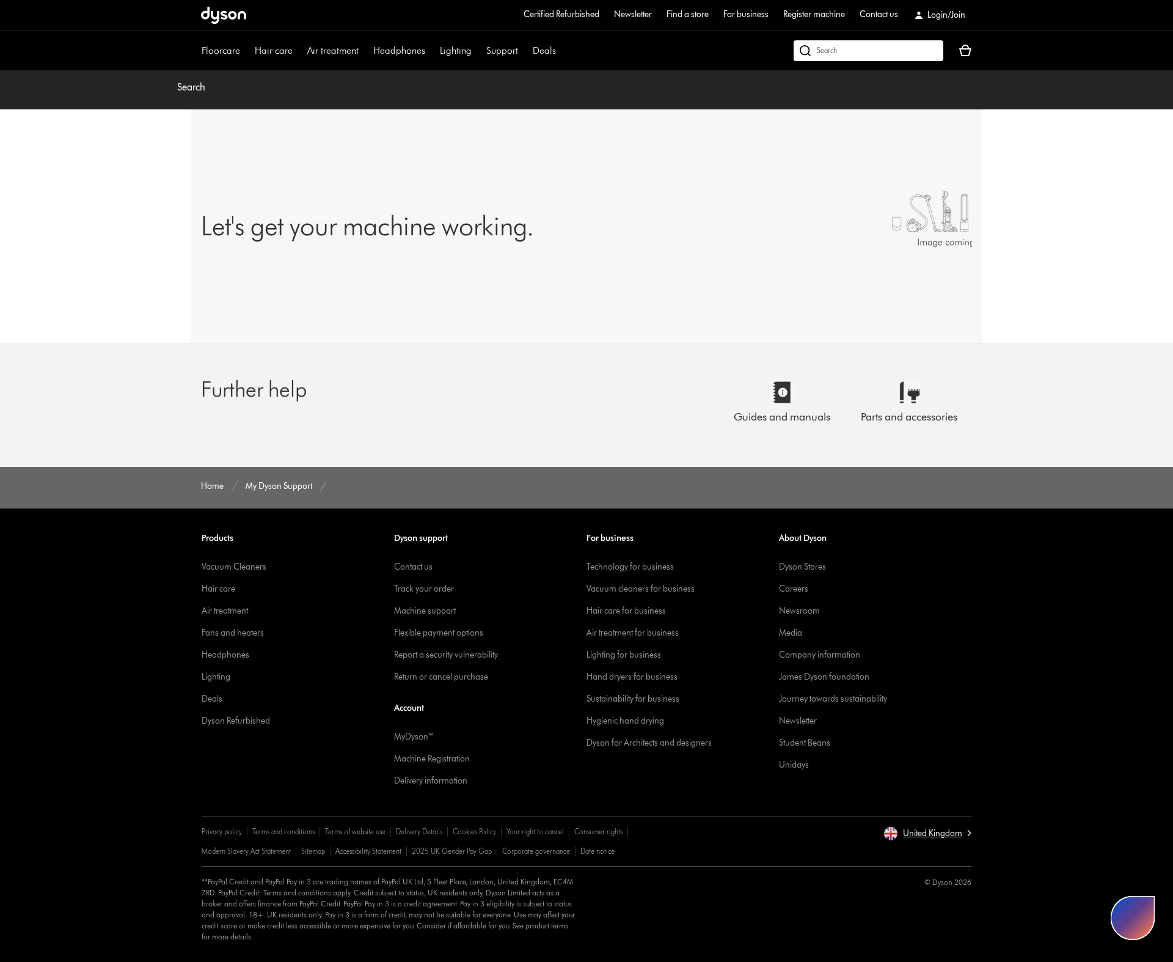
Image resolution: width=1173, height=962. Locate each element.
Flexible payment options (438, 633)
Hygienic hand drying (625, 721)
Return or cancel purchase (441, 677)
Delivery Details (419, 831)
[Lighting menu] (478, 51)
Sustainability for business (632, 699)
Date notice (597, 851)
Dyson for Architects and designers (649, 743)
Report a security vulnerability (446, 655)
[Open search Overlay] (868, 50)
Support (502, 50)
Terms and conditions (283, 831)
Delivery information (430, 781)
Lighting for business (623, 655)
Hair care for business (626, 611)
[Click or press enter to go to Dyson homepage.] (223, 15)
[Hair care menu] (299, 51)
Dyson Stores (802, 567)
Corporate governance (536, 851)
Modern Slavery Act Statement (246, 851)
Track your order (424, 589)
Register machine (814, 14)
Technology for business (630, 567)
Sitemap (313, 851)
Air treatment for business (632, 633)
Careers (793, 589)
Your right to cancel (535, 831)
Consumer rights (598, 831)
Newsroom (799, 611)
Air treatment (333, 50)
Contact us (879, 14)
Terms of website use (355, 831)
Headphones (399, 50)
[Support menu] (524, 51)
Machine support (425, 611)
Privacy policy (222, 831)
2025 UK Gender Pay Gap (452, 851)
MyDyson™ (414, 737)
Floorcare (221, 50)
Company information (819, 655)
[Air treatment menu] (365, 51)
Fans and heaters (233, 633)
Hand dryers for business (632, 677)
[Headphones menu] (431, 51)
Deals (544, 50)
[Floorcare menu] (246, 51)
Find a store (688, 14)
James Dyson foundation (824, 677)
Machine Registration (432, 759)
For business (746, 14)
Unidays (794, 765)
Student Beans (804, 743)
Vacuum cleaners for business (640, 589)
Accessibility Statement (368, 851)
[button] (927, 833)
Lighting (456, 50)
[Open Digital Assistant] (1133, 918)
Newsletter (633, 14)
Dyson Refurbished (236, 721)
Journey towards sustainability (833, 699)
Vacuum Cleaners (234, 567)
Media (790, 633)
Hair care (274, 50)
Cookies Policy (474, 831)
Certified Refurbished (561, 14)
